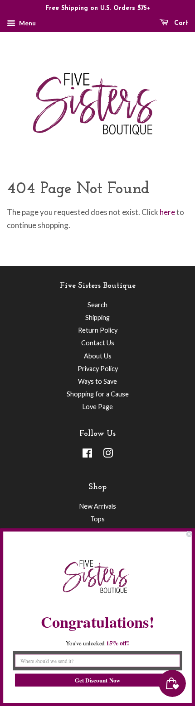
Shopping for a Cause (98, 394)
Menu (27, 23)
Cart (180, 23)
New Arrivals (97, 506)
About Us (98, 356)
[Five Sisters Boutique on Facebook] (87, 454)
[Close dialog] (189, 534)
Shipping (97, 317)
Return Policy (97, 330)
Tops (97, 519)
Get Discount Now (97, 680)
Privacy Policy (98, 368)
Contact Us (97, 343)
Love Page (98, 406)
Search (97, 305)
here (167, 212)
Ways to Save (97, 381)
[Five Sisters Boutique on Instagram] (108, 454)
